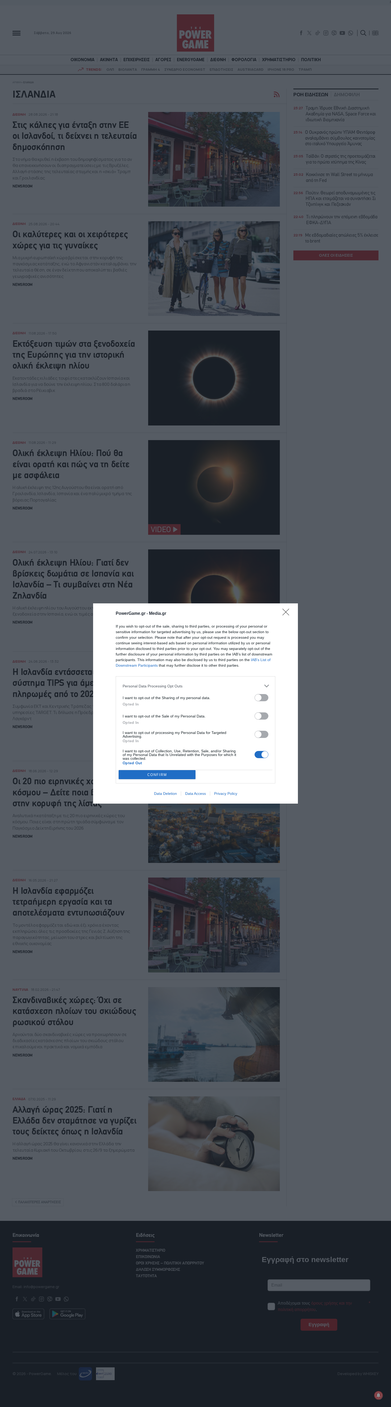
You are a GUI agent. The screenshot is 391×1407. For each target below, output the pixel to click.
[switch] (261, 697)
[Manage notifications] (378, 1395)
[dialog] (195, 703)
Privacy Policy (225, 793)
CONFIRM (157, 775)
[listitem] (195, 686)
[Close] (287, 614)
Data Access (195, 793)
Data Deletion (165, 793)
